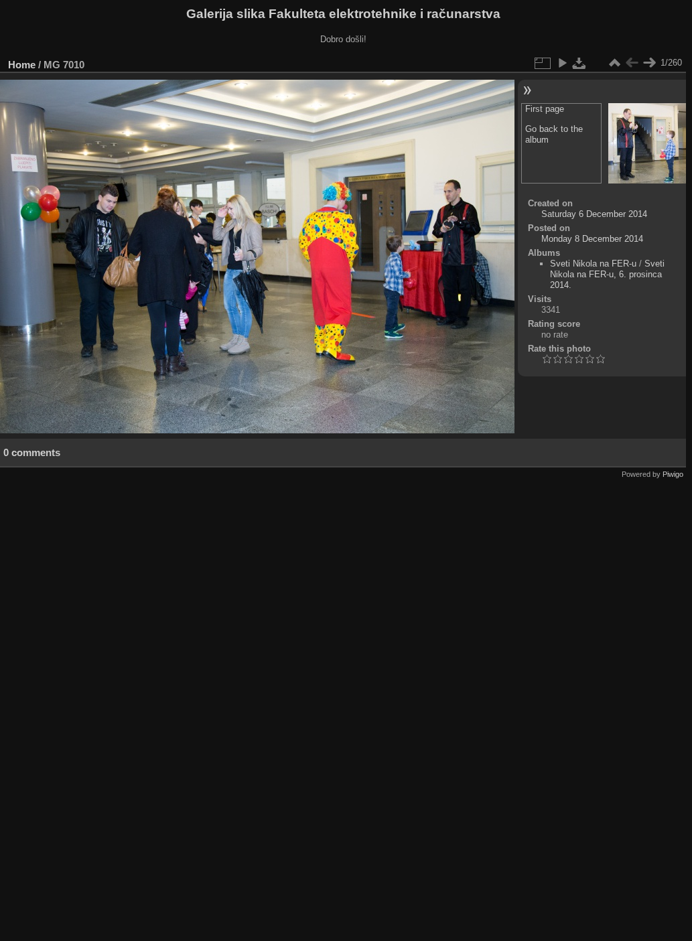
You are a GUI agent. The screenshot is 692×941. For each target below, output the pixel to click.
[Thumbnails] (614, 63)
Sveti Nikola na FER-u (593, 264)
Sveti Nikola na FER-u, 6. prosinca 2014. (607, 274)
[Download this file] (579, 63)
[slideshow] (562, 63)
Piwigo (673, 474)
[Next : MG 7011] (649, 63)
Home (22, 64)
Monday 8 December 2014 (592, 239)
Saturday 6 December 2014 (594, 214)
